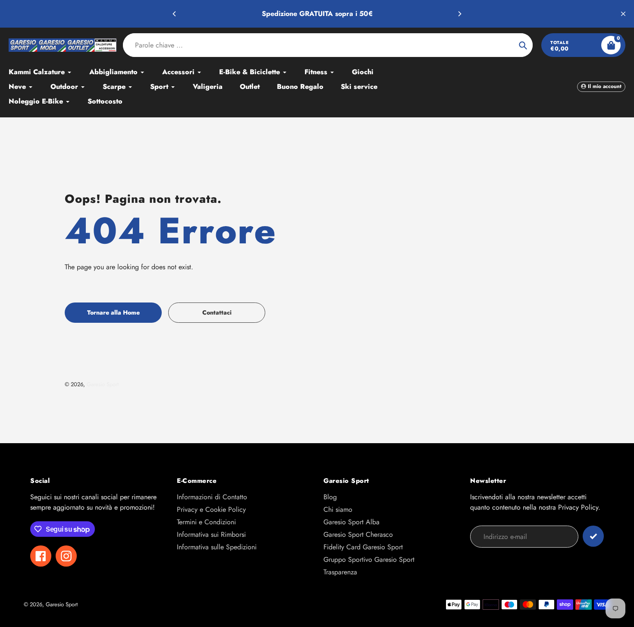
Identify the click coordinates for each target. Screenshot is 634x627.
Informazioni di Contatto (212, 497)
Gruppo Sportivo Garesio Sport (368, 559)
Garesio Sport (103, 384)
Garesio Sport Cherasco (358, 534)
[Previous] (174, 13)
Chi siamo (337, 509)
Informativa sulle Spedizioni (217, 547)
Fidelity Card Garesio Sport (363, 547)
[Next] (459, 13)
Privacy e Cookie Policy (211, 509)
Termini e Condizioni (206, 522)
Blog (330, 497)
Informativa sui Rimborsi (211, 534)
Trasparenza (340, 572)
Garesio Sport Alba (351, 522)
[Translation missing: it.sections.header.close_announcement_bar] (623, 13)
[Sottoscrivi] (593, 536)
